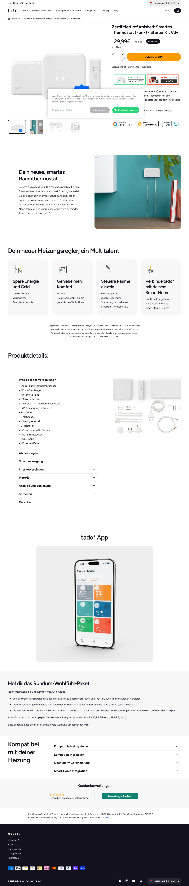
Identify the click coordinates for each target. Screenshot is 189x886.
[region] (96, 103)
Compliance (14, 853)
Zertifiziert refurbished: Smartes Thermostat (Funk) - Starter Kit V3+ (53, 18)
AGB (10, 844)
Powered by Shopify (34, 881)
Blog (116, 10)
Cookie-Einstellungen (62, 110)
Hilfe (167, 10)
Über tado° (13, 840)
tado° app (105, 10)
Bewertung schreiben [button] (119, 796)
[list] (94, 287)
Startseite (15, 18)
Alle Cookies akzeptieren (126, 110)
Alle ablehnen (99, 110)
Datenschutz (14, 849)
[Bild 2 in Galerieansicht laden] (36, 127)
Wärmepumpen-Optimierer (68, 10)
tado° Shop (20, 881)
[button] (58, 380)
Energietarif (90, 10)
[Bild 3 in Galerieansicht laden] (56, 127)
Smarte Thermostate (41, 10)
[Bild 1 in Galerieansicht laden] (17, 127)
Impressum (13, 857)
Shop (25, 10)
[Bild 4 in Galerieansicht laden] (75, 127)
